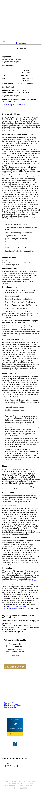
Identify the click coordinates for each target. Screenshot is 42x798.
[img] (21, 20)
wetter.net (8, 768)
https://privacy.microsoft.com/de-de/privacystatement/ (15, 607)
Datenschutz (24, 781)
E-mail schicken (15, 655)
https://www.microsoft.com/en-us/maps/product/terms (21, 581)
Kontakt (33, 781)
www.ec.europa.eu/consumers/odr (13, 105)
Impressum (14, 781)
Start (6, 781)
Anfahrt (12, 783)
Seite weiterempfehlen (24, 783)
